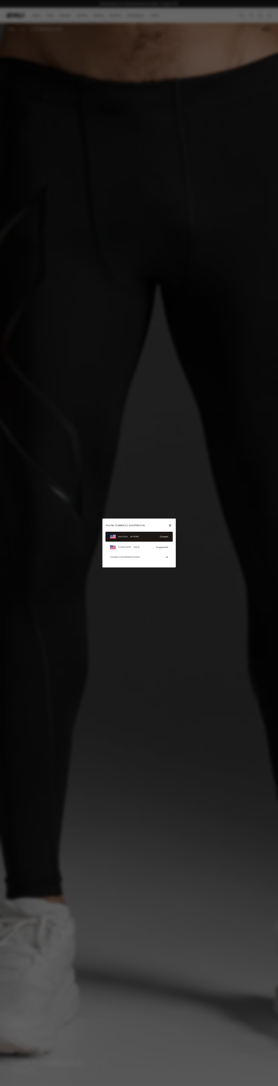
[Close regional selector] (171, 525)
